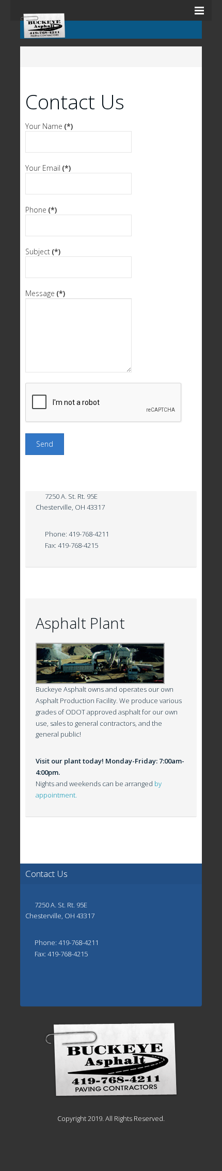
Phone (41, 210)
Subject (42, 251)
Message (45, 293)
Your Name (49, 126)
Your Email (48, 168)
